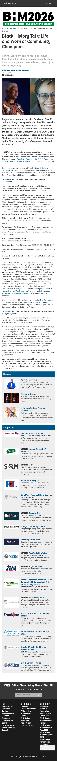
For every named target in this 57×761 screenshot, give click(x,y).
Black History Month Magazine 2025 (46, 734)
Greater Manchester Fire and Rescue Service (34, 648)
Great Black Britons (28, 708)
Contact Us (44, 744)
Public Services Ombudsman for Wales (35, 632)
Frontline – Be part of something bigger (35, 614)
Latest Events (13, 29)
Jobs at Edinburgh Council (9, 728)
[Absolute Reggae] (11, 398)
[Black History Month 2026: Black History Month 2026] (28, 19)
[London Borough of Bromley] (11, 451)
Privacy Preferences (47, 748)
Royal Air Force (35, 566)
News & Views (7, 706)
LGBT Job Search (8, 725)
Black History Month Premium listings (46, 720)
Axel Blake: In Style (29, 379)
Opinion (5, 711)
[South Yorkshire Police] (11, 665)
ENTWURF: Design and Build (37, 757)
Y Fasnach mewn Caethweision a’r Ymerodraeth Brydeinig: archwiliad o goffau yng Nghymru (27, 290)
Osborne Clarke (35, 513)
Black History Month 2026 (45, 705)
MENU (48, 3)
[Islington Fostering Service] (11, 527)
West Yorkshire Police (38, 553)
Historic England (36, 597)
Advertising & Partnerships (45, 740)
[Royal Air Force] (11, 568)
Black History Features (26, 705)
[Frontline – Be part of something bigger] (11, 614)
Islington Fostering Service (33, 526)
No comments (9, 75)
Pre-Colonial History (26, 714)
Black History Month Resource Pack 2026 (46, 727)
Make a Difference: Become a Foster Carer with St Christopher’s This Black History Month (36, 582)
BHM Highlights (8, 713)
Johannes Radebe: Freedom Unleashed (33, 409)
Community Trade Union (32, 433)
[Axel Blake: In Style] (11, 384)
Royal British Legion (30, 480)
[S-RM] (11, 466)
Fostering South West (30, 539)
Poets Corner (26, 723)
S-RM (31, 464)
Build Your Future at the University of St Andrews (36, 496)
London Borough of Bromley (33, 450)
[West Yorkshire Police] (11, 556)
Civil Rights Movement (25, 719)
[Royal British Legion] (11, 484)
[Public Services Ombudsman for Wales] (11, 633)
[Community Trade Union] (11, 434)
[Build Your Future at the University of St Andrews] (11, 497)
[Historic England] (11, 602)
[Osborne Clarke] (11, 516)
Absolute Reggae (28, 394)
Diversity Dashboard (6, 716)
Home (4, 29)
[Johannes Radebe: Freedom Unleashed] (11, 412)
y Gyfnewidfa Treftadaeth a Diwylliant (36, 300)
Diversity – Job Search (7, 721)
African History (26, 711)
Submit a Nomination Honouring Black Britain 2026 (46, 712)
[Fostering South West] (11, 542)
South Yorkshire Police (31, 662)
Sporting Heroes (27, 725)
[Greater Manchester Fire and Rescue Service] (11, 647)
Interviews (6, 708)
